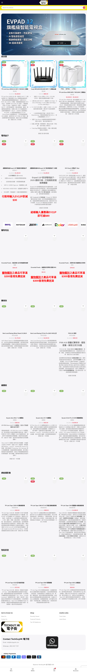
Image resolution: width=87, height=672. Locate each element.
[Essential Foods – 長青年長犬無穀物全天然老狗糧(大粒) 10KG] (72, 247)
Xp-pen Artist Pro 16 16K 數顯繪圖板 (72, 418)
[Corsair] (46, 225)
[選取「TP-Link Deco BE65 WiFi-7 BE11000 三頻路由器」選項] (83, 65)
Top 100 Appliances (35, 622)
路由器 (15, 91)
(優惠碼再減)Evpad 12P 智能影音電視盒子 (15, 168)
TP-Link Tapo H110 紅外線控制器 (14, 582)
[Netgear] (20, 225)
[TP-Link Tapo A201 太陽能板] (72, 567)
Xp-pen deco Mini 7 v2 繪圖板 (14, 418)
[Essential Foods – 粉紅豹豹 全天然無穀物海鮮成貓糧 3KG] (14, 247)
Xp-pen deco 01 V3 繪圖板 (43, 418)
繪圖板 (15, 420)
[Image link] (12, 626)
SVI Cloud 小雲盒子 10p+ (72, 168)
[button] (25, 65)
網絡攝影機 (15, 507)
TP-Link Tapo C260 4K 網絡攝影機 (15, 505)
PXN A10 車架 (72, 333)
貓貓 (15, 265)
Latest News (62, 619)
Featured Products (35, 619)
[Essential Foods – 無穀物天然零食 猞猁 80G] (43, 250)
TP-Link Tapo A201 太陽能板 (72, 582)
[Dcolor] (59, 225)
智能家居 (14, 585)
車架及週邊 (15, 335)
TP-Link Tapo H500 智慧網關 (43, 582)
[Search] (84, 7)
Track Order (62, 616)
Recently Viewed (34, 616)
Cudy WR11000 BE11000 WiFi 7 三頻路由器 (43, 89)
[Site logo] (43, 2)
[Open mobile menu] (2, 2)
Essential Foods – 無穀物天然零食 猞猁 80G (43, 267)
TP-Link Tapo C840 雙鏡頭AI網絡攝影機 (72, 505)
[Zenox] (33, 225)
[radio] (61, 89)
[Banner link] (43, 34)
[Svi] (72, 225)
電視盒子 (14, 170)
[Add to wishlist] (25, 61)
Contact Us (4, 619)
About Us (3, 616)
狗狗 (72, 265)
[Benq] (7, 225)
